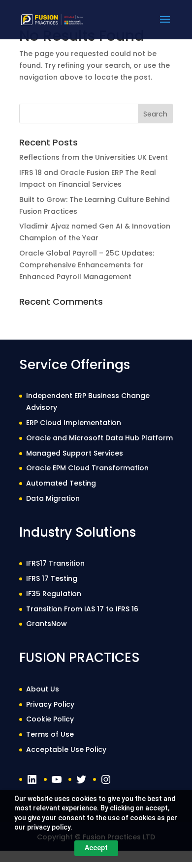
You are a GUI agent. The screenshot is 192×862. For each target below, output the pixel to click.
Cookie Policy (50, 719)
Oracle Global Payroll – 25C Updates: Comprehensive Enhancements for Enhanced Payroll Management (86, 265)
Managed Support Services (74, 453)
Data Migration (53, 498)
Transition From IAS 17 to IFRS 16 (82, 609)
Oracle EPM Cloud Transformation (87, 468)
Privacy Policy (50, 704)
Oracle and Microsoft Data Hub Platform (99, 438)
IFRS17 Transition (55, 563)
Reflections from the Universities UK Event (93, 157)
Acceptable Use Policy (66, 749)
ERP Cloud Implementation (73, 423)
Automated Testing (61, 483)
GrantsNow (46, 624)
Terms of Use (50, 734)
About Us (42, 689)
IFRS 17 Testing (51, 578)
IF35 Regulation (53, 594)
